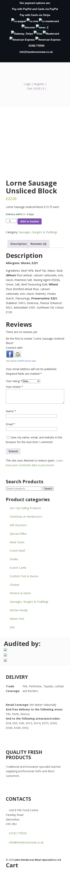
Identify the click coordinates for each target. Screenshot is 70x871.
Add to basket (29, 221)
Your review (14, 387)
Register (39, 84)
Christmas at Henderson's (26, 516)
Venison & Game (20, 593)
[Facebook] (15, 738)
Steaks (14, 559)
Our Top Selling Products (25, 508)
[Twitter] (37, 58)
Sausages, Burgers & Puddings (38, 232)
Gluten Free (17, 619)
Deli (12, 627)
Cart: (36, 88)
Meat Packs (17, 542)
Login (27, 84)
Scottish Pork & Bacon (24, 576)
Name (11, 411)
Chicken (14, 585)
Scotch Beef (17, 550)
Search (48, 488)
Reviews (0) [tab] (38, 244)
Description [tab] (18, 244)
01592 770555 (36, 45)
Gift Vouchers (18, 525)
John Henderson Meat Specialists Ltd (35, 73)
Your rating (14, 381)
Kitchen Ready (19, 610)
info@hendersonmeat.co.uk (36, 51)
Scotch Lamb (18, 567)
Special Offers (18, 533)
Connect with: (14, 347)
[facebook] (33, 58)
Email (10, 424)
